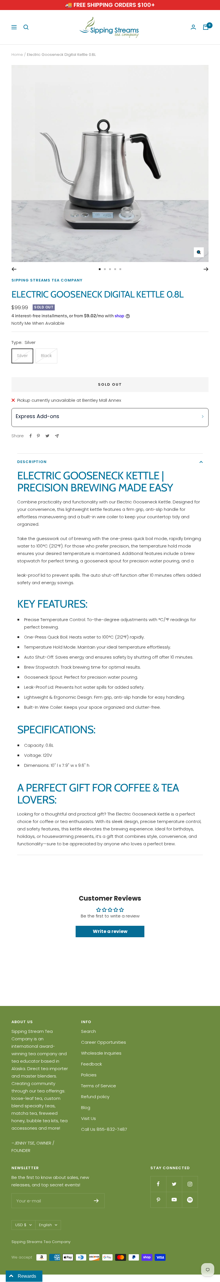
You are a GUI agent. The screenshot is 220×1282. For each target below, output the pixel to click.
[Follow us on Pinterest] (158, 1200)
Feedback (91, 1064)
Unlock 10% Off (157, 687)
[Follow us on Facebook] (158, 1184)
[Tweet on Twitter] (47, 436)
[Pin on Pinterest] (38, 436)
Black (46, 355)
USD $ (20, 1225)
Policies (89, 1075)
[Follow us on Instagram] (190, 1184)
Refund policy (95, 1097)
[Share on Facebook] (31, 436)
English (45, 1225)
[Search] (26, 27)
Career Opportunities (103, 1042)
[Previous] (13, 269)
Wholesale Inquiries (101, 1053)
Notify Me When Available (37, 323)
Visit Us (88, 1118)
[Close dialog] (207, 564)
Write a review (110, 931)
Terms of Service (98, 1086)
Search (88, 1031)
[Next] (206, 269)
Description (32, 461)
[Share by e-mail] (57, 436)
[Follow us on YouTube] (174, 1200)
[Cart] (206, 27)
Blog (85, 1107)
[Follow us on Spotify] (190, 1200)
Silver (22, 355)
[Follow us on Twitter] (174, 1184)
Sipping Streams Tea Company (46, 280)
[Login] (193, 27)
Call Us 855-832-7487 (104, 1129)
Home (17, 54)
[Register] (96, 1201)
